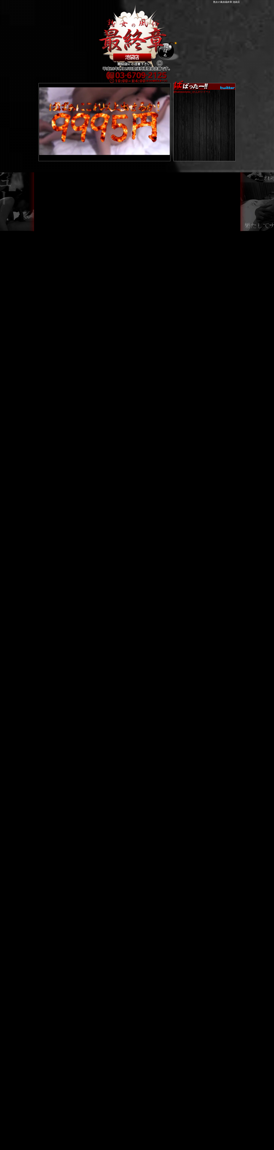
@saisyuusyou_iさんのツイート (192, 91)
